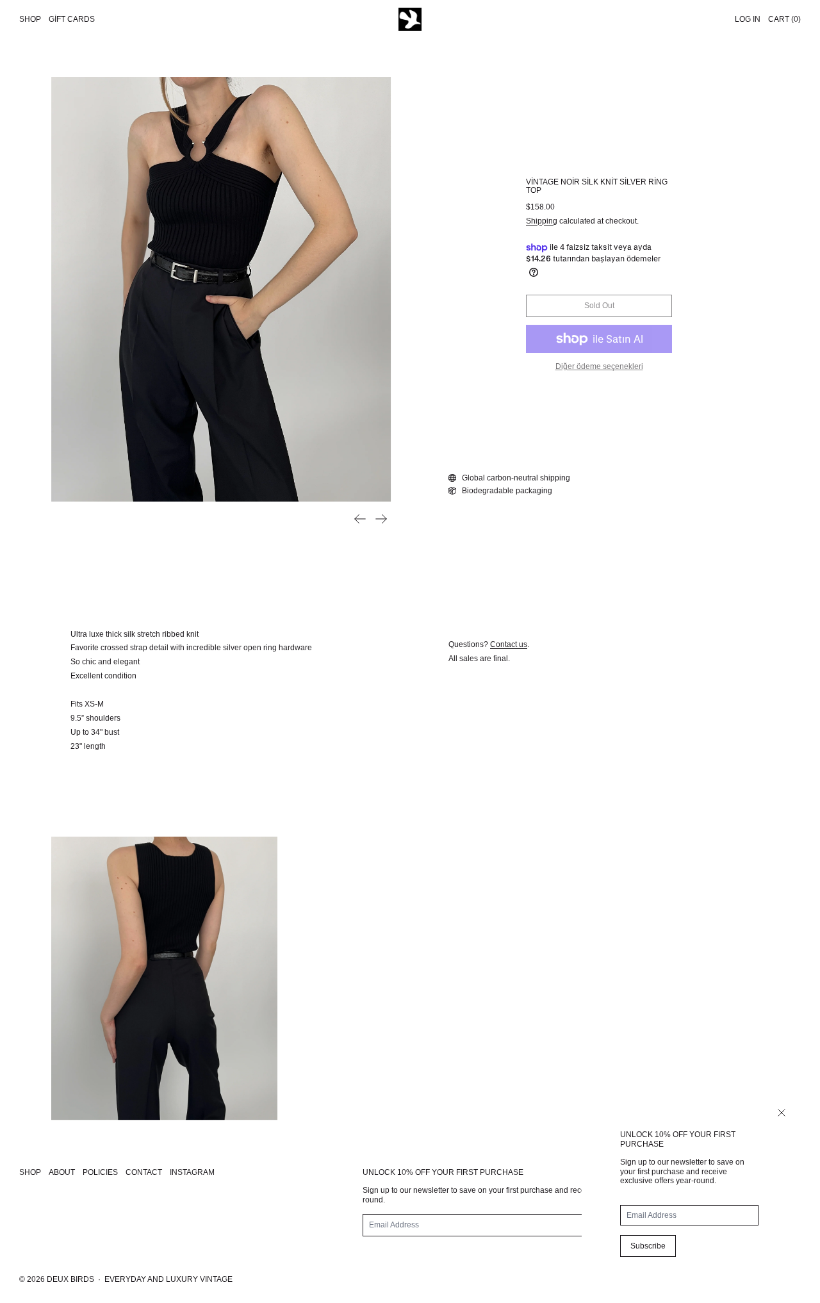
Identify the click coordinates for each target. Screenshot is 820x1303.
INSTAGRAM (192, 1172)
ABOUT (62, 1172)
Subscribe (648, 1246)
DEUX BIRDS (70, 1279)
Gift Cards (72, 19)
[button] (221, 289)
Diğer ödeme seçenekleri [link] (599, 366)
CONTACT (144, 1172)
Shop (30, 19)
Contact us (508, 644)
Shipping (541, 221)
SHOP (30, 1172)
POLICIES (100, 1172)
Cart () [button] (784, 19)
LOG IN (747, 19)
